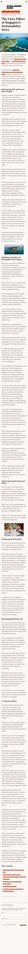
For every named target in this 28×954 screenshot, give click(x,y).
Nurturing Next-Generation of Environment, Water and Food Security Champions (14, 877)
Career (4, 11)
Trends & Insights (15, 11)
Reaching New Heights (9, 886)
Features (8, 11)
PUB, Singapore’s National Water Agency (12, 14)
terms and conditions (11, 924)
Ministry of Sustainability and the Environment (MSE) (12, 72)
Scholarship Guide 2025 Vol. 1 (9, 896)
